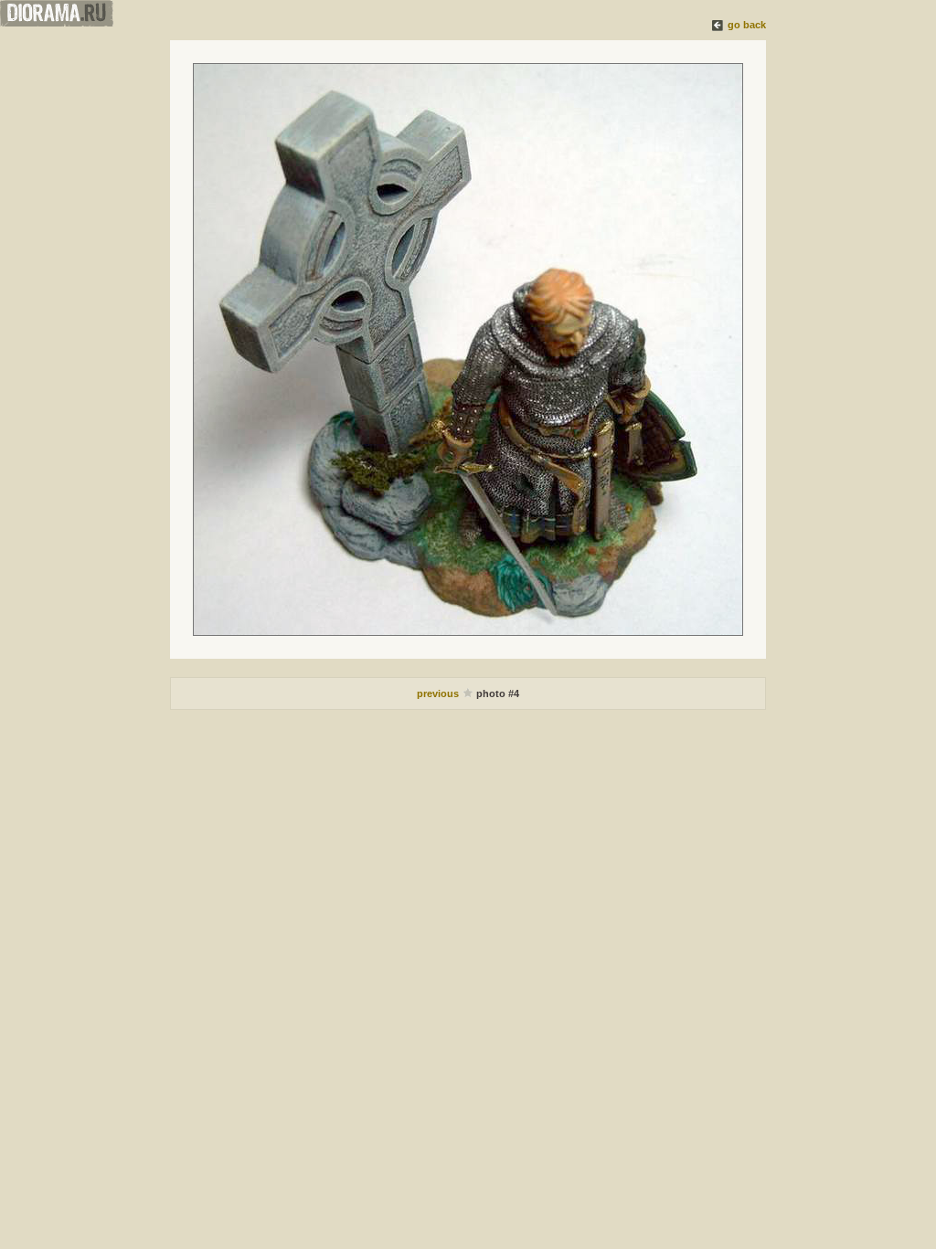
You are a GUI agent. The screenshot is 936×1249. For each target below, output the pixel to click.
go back (747, 24)
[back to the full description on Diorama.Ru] (718, 24)
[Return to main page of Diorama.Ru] (56, 22)
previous (439, 693)
